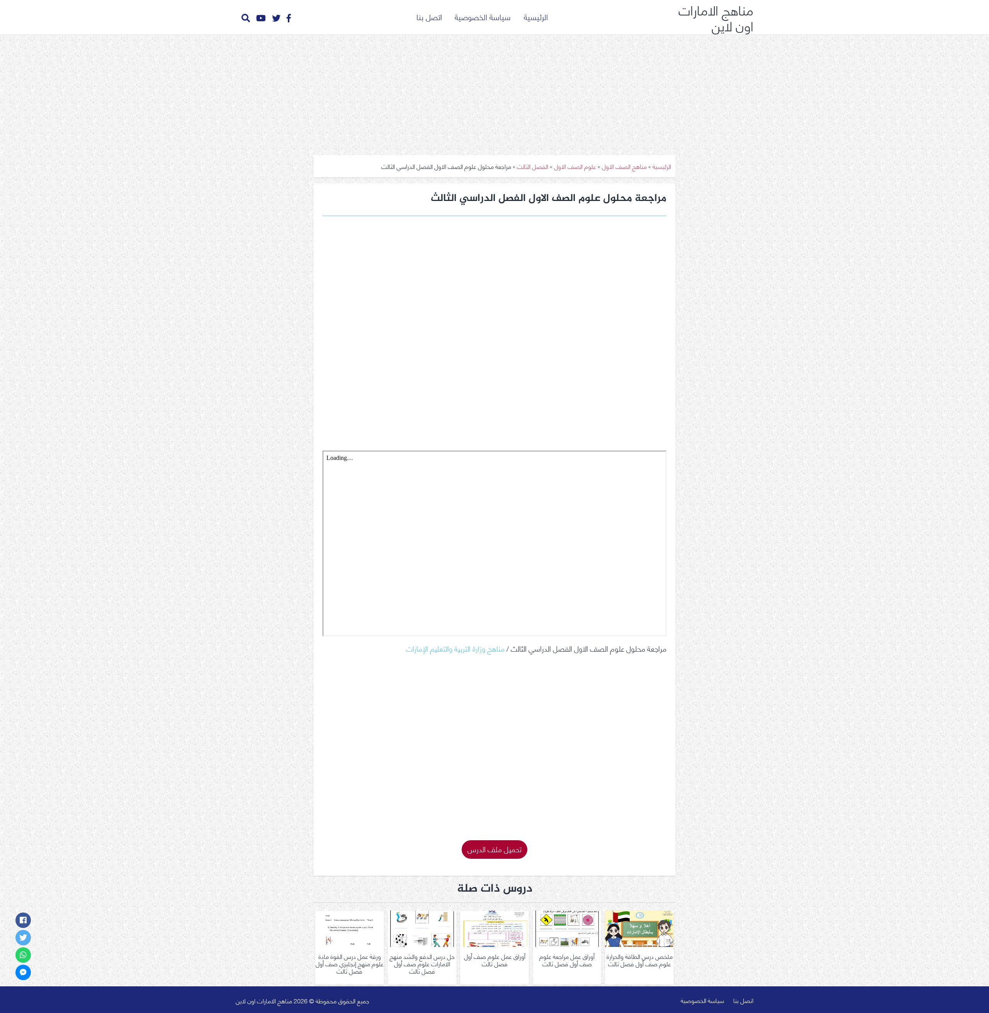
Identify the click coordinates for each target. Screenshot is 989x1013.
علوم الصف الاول (575, 166)
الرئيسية (536, 16)
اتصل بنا (429, 16)
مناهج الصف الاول (624, 166)
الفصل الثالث (532, 166)
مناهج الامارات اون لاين (715, 17)
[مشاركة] (23, 920)
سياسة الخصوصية (483, 16)
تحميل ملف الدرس (494, 848)
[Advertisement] (494, 92)
